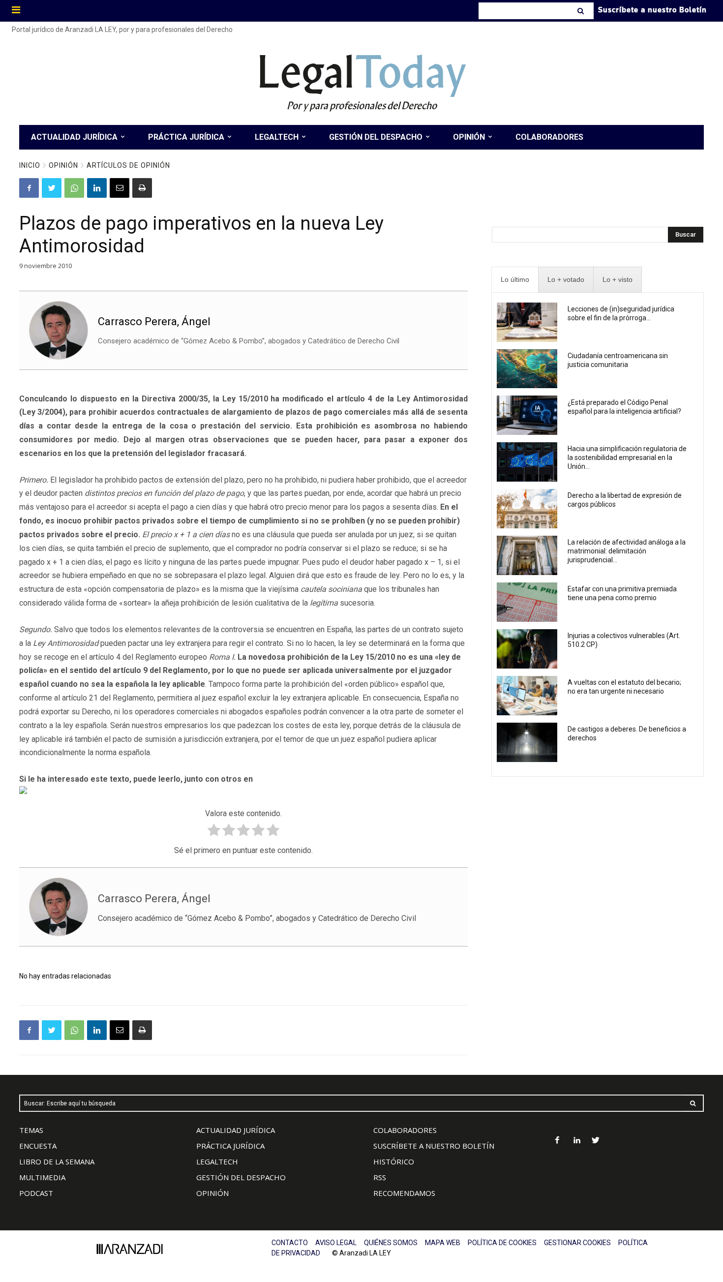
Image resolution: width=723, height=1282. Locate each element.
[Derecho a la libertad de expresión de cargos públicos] (527, 508)
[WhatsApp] (74, 188)
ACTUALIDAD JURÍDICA (235, 1130)
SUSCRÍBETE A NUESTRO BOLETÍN (433, 1146)
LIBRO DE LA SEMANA (56, 1161)
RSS (379, 1177)
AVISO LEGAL (336, 1243)
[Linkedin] (97, 188)
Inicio (29, 165)
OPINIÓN (212, 1193)
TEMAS (31, 1130)
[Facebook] (29, 188)
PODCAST (36, 1193)
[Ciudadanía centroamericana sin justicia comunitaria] (527, 369)
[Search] (581, 11)
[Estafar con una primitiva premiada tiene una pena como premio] (527, 602)
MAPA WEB (442, 1243)
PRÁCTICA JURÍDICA (230, 1146)
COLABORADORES (405, 1130)
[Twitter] (51, 188)
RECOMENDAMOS (404, 1193)
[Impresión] (142, 188)
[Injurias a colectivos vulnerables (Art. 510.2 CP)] (527, 649)
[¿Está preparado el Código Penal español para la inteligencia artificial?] (527, 415)
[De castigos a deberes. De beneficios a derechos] (527, 742)
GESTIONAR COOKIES (577, 1243)
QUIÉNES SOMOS (391, 1243)
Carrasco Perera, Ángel (154, 321)
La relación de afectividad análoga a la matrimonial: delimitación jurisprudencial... (627, 551)
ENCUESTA (38, 1146)
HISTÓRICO (393, 1161)
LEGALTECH (217, 1161)
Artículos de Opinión (128, 165)
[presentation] (515, 280)
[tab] (515, 280)
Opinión (63, 165)
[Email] (119, 188)
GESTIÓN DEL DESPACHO (241, 1177)
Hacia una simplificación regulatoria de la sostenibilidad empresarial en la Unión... (627, 457)
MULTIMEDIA (42, 1177)
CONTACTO (289, 1243)
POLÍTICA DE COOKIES (502, 1243)
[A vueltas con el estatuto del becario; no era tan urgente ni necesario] (527, 695)
